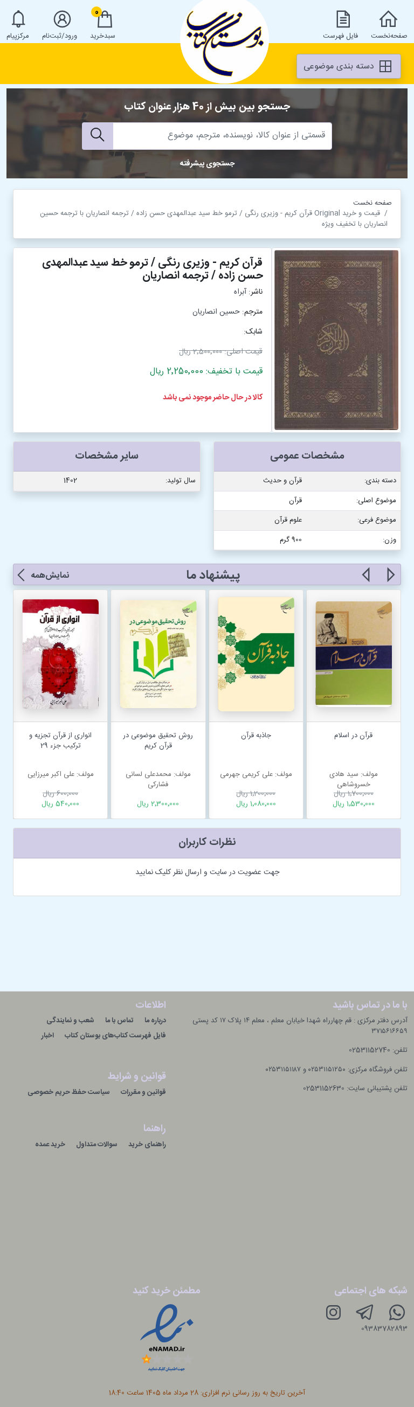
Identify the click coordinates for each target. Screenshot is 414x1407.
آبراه (240, 292)
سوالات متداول (97, 1144)
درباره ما (155, 1021)
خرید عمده (50, 1144)
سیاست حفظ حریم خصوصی (68, 1092)
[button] (390, 581)
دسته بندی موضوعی (340, 66)
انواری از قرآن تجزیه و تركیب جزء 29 (60, 741)
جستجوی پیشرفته (207, 163)
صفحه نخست (372, 203)
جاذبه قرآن (256, 735)
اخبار (48, 1036)
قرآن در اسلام (353, 735)
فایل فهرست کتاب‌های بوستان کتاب (115, 1036)
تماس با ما (119, 1021)
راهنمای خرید (147, 1144)
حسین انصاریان (216, 312)
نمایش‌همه (50, 576)
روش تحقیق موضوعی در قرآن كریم (158, 741)
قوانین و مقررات (143, 1092)
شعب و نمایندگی (70, 1021)
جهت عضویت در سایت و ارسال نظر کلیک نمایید (207, 872)
